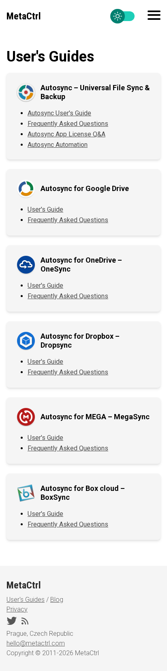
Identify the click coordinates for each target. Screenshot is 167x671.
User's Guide (45, 209)
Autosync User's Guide (59, 113)
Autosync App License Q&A (66, 134)
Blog (56, 599)
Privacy (17, 609)
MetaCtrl (23, 16)
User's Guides (25, 599)
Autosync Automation (58, 145)
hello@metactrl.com (35, 643)
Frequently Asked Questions (68, 123)
